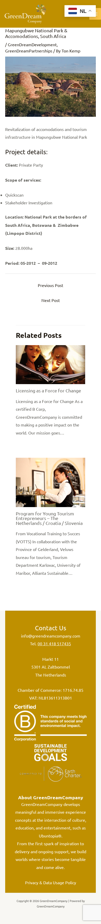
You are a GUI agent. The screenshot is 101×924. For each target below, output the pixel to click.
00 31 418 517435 (54, 643)
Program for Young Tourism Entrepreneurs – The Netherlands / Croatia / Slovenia (49, 518)
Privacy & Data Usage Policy (50, 882)
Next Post (50, 300)
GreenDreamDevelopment (32, 44)
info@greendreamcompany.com (50, 635)
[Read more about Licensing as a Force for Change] (50, 364)
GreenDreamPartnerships (28, 50)
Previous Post (50, 285)
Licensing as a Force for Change (48, 390)
